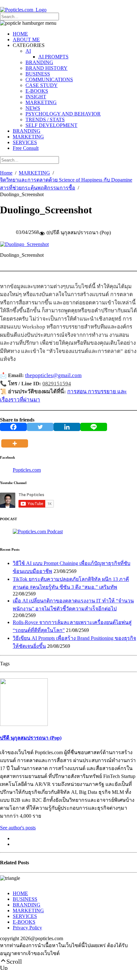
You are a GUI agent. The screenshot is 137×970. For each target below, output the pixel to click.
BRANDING (39, 62)
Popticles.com (27, 470)
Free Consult (26, 148)
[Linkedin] (67, 427)
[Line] (93, 427)
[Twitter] (40, 427)
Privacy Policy (27, 927)
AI (28, 51)
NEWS (32, 108)
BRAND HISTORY (46, 68)
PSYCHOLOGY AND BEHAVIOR (63, 113)
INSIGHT (35, 96)
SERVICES (25, 142)
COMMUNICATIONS (49, 79)
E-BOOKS (36, 91)
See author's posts (18, 827)
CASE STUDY (41, 85)
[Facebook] (13, 427)
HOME (20, 34)
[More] (16, 439)
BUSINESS (37, 73)
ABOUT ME (26, 39)
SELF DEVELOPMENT (51, 125)
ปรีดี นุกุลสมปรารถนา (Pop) (30, 738)
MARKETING (41, 102)
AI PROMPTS (53, 56)
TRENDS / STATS (45, 119)
